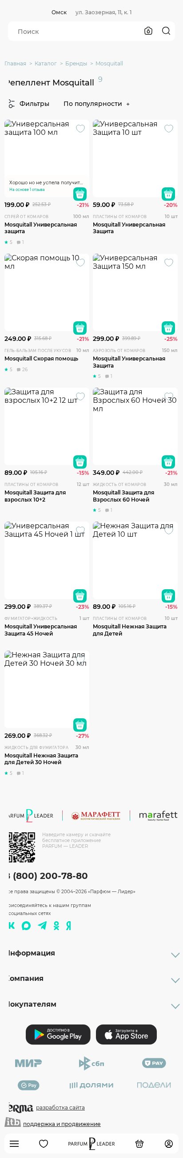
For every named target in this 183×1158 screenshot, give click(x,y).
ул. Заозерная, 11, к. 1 (103, 12)
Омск (59, 12)
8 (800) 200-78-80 (46, 876)
